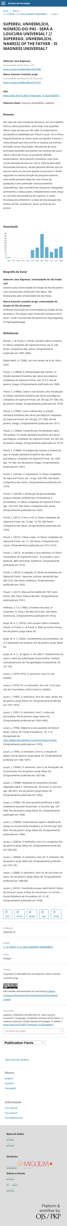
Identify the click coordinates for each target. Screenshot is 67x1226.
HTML (56, 916)
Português (10, 1088)
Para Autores (11, 1112)
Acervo (16, 10)
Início (5, 10)
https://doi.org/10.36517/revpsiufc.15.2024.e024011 (31, 95)
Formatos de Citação (16, 1031)
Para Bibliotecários (14, 1117)
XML (44, 916)
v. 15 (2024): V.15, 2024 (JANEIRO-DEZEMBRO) (25, 14)
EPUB (19, 916)
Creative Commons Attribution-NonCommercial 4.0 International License (30, 995)
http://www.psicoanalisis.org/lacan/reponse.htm (30, 740)
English (9, 1078)
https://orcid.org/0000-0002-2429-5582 (22, 69)
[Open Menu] (3, 3)
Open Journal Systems (17, 1059)
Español (9, 1083)
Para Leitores (11, 1107)
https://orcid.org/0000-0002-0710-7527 (22, 82)
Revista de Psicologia (19, 3)
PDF (7, 916)
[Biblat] (13, 1184)
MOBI (32, 916)
